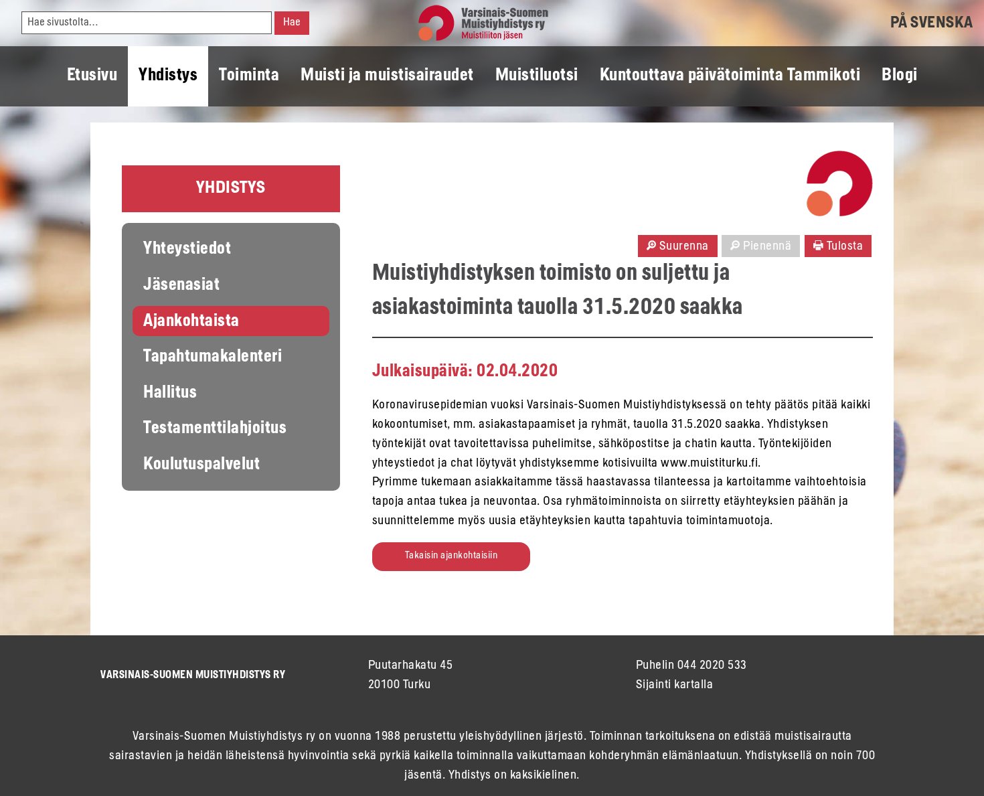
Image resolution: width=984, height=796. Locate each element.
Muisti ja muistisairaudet (387, 76)
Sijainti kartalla (675, 686)
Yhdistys (168, 76)
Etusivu (92, 76)
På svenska (931, 23)
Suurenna (682, 247)
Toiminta (249, 76)
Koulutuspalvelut (201, 465)
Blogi (900, 76)
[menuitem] (92, 76)
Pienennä (766, 247)
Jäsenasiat (181, 286)
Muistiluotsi (536, 76)
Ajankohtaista (191, 322)
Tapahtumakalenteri (212, 357)
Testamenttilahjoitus (214, 429)
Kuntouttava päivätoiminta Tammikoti (730, 76)
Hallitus (170, 393)
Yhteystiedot (187, 249)
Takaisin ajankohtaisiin (451, 556)
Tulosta (843, 247)
